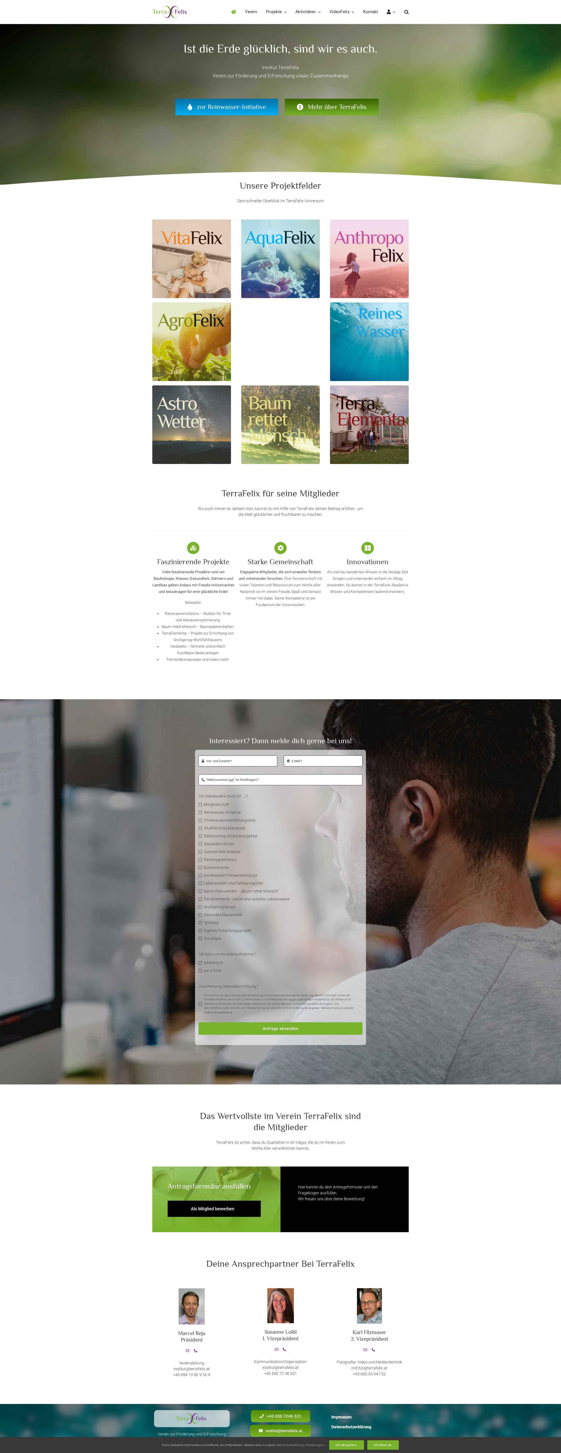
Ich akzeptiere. (347, 1445)
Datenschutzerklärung (218, 1012)
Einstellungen (315, 1445)
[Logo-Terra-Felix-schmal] (170, 7)
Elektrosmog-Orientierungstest (231, 836)
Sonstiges (212, 938)
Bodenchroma (216, 867)
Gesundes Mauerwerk (223, 914)
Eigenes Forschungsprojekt (228, 930)
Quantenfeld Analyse (222, 851)
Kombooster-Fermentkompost (230, 875)
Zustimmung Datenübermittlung (229, 986)
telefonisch (213, 962)
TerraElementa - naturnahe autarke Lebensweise (246, 899)
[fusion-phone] (195, 1350)
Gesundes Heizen (219, 844)
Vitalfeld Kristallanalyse (224, 828)
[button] (406, 12)
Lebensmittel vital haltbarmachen (233, 883)
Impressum (341, 1417)
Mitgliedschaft (216, 804)
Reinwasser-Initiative (222, 812)
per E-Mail (213, 970)
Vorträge (211, 922)
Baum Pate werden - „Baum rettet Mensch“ (241, 891)
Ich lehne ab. (383, 1445)
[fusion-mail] (187, 1350)
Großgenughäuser (220, 907)
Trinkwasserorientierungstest (230, 820)
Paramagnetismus (220, 859)
